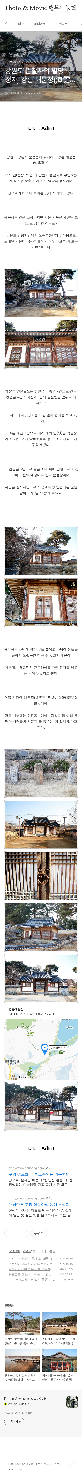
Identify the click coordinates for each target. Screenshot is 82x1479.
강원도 (27, 1251)
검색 (64, 8)
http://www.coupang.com (26, 1168)
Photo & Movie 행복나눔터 (41, 8)
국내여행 (14, 1251)
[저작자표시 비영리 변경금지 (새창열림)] (53, 1233)
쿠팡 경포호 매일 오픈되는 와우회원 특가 (39, 1174)
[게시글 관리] (24, 1233)
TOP (73, 1465)
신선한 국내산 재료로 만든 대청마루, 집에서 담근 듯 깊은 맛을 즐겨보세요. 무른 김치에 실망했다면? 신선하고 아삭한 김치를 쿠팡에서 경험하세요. (40, 1212)
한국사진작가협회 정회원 (18, 1413)
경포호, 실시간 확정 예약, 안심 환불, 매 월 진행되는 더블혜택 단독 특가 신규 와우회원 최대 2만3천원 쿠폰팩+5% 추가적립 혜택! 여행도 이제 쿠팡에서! (40, 1182)
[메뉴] (74, 8)
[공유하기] (19, 1233)
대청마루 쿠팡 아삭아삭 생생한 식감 (39, 1204)
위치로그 (65, 24)
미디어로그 (41, 24)
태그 (21, 24)
